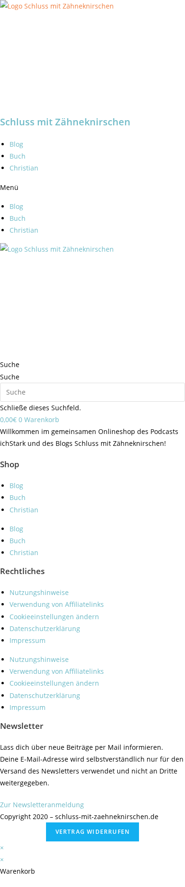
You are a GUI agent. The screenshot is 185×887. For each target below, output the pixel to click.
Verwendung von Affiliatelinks (56, 604)
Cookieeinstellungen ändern (54, 616)
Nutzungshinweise (39, 592)
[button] (92, 187)
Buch (17, 155)
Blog (16, 144)
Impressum (27, 640)
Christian (23, 167)
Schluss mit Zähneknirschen (65, 121)
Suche (9, 376)
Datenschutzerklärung (44, 628)
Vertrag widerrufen (93, 832)
